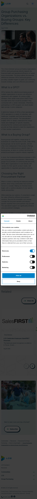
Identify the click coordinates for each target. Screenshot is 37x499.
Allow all (18, 275)
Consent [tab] (6, 221)
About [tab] (30, 221)
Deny (18, 281)
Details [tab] (18, 221)
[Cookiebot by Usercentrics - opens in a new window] (27, 216)
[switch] (32, 256)
